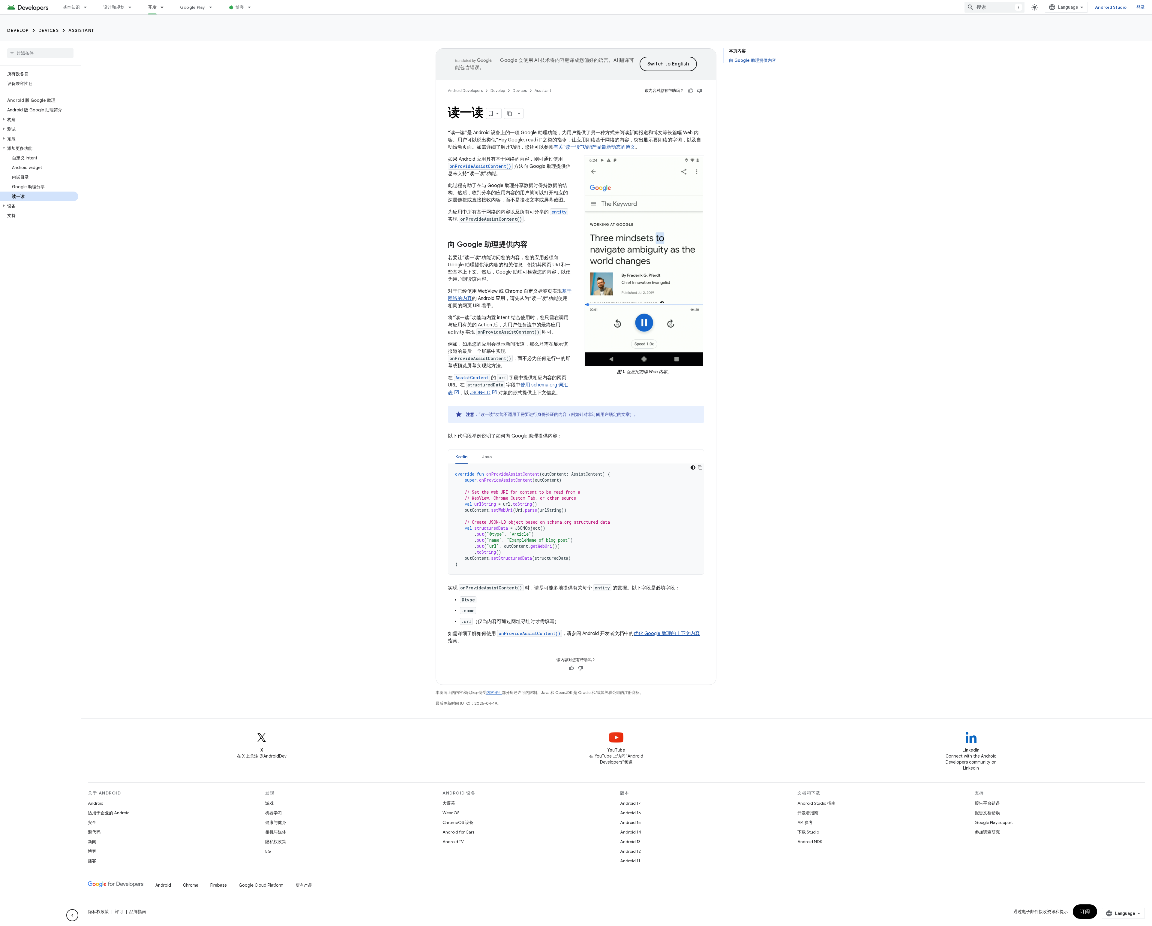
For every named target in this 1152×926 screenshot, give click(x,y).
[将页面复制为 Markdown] (509, 113)
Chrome (190, 885)
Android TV (453, 841)
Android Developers (465, 90)
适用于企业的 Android (109, 813)
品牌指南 (137, 911)
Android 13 (630, 841)
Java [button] (487, 456)
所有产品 (304, 885)
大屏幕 (448, 803)
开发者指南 (807, 813)
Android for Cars (458, 832)
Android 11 (630, 861)
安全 (92, 822)
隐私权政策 (275, 841)
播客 (92, 861)
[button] (39, 119)
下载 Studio (808, 832)
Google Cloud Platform (261, 885)
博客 (240, 7)
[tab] (461, 456)
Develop (18, 30)
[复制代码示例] (700, 467)
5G (268, 851)
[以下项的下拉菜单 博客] (252, 7)
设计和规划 (113, 7)
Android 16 (630, 813)
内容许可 (494, 692)
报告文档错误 (987, 813)
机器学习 (273, 813)
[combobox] (994, 7)
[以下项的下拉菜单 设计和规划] (132, 7)
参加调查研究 (987, 832)
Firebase (218, 885)
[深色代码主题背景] (693, 467)
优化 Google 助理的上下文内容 (667, 634)
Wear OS (451, 813)
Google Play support (994, 822)
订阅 (1085, 912)
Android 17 (630, 803)
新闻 (92, 841)
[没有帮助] (699, 90)
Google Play (192, 7)
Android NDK (809, 841)
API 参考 (805, 822)
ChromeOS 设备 (457, 822)
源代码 (94, 832)
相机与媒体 (275, 832)
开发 (152, 7)
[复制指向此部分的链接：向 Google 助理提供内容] (533, 245)
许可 (119, 911)
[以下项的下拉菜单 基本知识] (88, 7)
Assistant (81, 30)
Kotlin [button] (461, 456)
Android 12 (630, 851)
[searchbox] (40, 53)
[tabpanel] (576, 519)
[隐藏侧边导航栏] (72, 915)
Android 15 (630, 822)
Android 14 (630, 832)
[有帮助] (690, 90)
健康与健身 (275, 822)
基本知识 (71, 7)
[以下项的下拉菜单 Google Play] (213, 7)
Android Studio (1111, 7)
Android (96, 803)
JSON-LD (480, 393)
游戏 (269, 803)
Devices (48, 30)
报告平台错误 (987, 803)
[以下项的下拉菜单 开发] (165, 7)
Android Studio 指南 (816, 803)
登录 (1140, 7)
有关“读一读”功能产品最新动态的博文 (594, 147)
